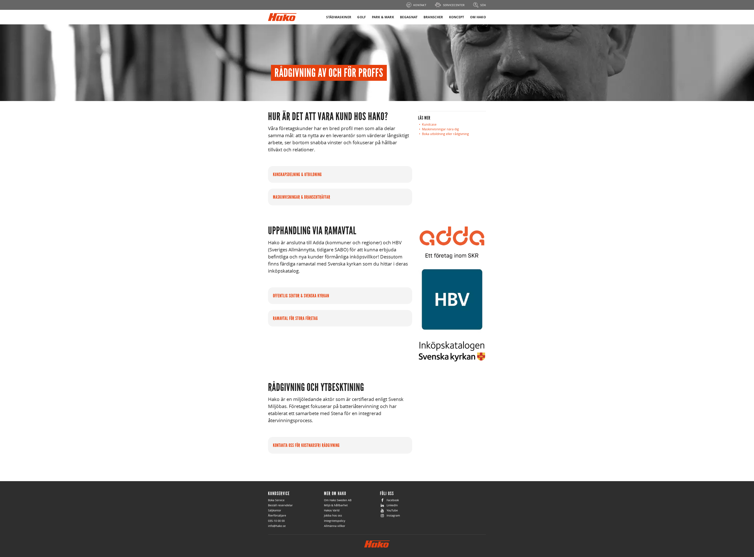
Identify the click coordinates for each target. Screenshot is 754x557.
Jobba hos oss (333, 515)
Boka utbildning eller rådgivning (445, 134)
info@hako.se (277, 526)
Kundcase (429, 124)
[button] (340, 174)
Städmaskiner (338, 17)
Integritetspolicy (334, 521)
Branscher (433, 17)
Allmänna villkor (334, 526)
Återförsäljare (277, 515)
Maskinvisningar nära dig (440, 129)
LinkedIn (392, 505)
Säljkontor (274, 510)
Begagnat (409, 17)
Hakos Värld (331, 510)
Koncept (456, 17)
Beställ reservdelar (280, 505)
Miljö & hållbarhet (336, 505)
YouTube (392, 510)
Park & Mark (383, 17)
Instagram (393, 515)
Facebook (393, 500)
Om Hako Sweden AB (337, 500)
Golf (361, 17)
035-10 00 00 (276, 521)
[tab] (340, 175)
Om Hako (478, 17)
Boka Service (276, 500)
